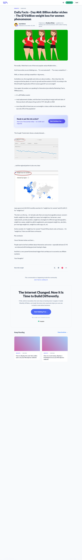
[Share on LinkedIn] (58, 267)
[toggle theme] (63, 2)
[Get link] (66, 267)
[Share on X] (54, 267)
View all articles (63, 332)
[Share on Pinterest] (62, 267)
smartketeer (22, 24)
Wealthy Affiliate (50, 23)
